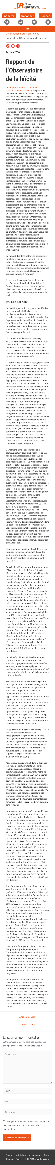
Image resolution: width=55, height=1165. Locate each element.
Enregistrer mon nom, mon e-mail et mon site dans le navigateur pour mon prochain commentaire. (26, 1125)
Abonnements (35, 1155)
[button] (7, 22)
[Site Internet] (27, 1113)
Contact (10, 1155)
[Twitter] (34, 22)
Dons (46, 1155)
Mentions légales (14, 1159)
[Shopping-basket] (20, 22)
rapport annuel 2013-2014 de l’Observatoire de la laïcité (21, 89)
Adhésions (21, 1155)
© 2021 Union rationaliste (37, 1159)
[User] (48, 22)
